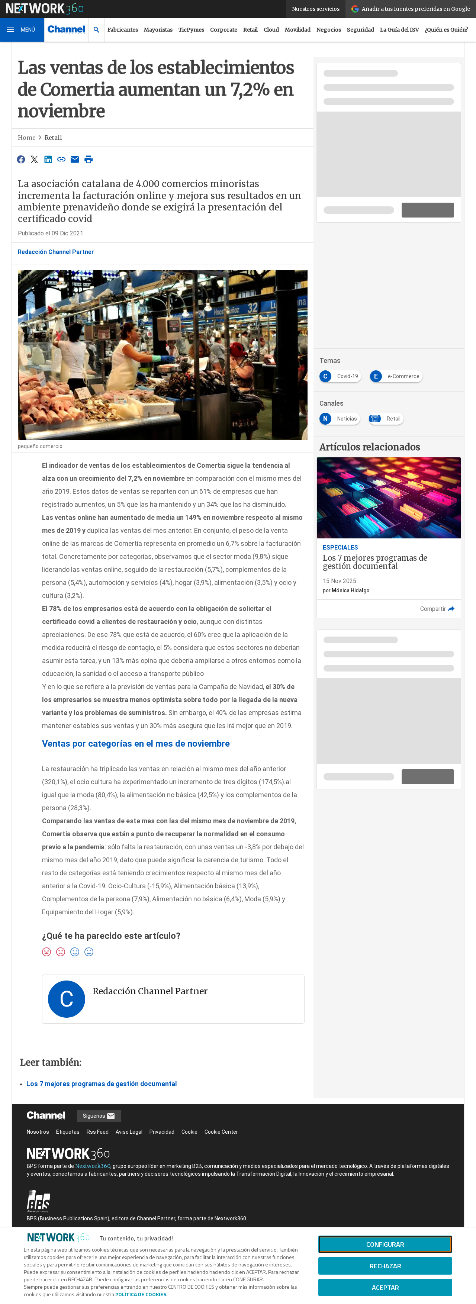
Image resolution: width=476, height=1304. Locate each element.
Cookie (189, 1132)
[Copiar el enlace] (61, 159)
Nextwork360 (92, 1166)
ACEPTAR (385, 1287)
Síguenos (94, 1116)
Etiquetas (68, 1132)
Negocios (328, 29)
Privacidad (161, 1132)
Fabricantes (122, 29)
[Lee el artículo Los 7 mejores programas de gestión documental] (389, 537)
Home (27, 137)
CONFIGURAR (385, 1244)
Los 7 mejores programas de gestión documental (101, 1084)
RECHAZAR (385, 1266)
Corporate (223, 29)
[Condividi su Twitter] (34, 159)
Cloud (271, 29)
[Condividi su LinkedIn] (48, 159)
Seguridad (360, 29)
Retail (250, 29)
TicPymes (191, 29)
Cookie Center (221, 1132)
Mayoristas (158, 29)
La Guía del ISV (399, 29)
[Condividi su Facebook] (21, 159)
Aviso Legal (129, 1132)
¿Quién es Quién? (446, 29)
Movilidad (298, 29)
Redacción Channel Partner (56, 251)
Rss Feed (98, 1132)
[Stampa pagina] (88, 159)
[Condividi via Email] (75, 159)
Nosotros (38, 1132)
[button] (22, 30)
